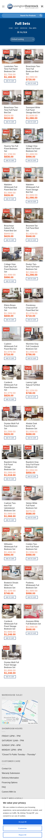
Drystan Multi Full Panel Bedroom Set (11, 426)
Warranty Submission (11, 773)
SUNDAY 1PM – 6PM (11, 745)
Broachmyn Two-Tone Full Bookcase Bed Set (33, 70)
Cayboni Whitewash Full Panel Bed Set (10, 346)
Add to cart (10, 81)
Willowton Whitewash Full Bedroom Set (10, 546)
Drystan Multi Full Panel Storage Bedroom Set (11, 664)
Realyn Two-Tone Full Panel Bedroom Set (32, 266)
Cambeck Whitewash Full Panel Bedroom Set (10, 386)
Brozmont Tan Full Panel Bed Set (32, 228)
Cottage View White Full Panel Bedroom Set (33, 148)
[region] (22, 819)
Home (11, 28)
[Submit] (41, 15)
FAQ (4, 787)
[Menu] (3, 6)
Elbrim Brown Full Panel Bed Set (10, 307)
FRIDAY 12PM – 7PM (11, 736)
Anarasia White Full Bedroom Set (33, 622)
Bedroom (23, 28)
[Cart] (42, 6)
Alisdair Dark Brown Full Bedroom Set (31, 426)
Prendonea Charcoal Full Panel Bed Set (32, 307)
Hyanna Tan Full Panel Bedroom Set (11, 148)
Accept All (22, 822)
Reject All (22, 835)
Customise (22, 828)
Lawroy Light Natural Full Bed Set (33, 384)
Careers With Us (9, 792)
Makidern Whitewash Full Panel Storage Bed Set (32, 188)
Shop (16, 28)
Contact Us (6, 769)
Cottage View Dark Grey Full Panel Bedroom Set (10, 268)
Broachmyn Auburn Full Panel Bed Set (10, 228)
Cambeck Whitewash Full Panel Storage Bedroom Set (10, 625)
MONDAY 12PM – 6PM (12, 750)
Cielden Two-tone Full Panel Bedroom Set (32, 546)
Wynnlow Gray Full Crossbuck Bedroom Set (32, 346)
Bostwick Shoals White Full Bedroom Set (11, 585)
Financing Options (9, 782)
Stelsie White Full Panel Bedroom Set (31, 505)
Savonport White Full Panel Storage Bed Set (33, 110)
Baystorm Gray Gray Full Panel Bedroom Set (32, 464)
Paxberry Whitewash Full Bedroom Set (32, 585)
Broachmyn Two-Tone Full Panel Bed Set (11, 110)
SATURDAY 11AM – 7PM (13, 741)
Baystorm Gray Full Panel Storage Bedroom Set (10, 466)
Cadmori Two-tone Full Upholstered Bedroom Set (10, 507)
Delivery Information (10, 778)
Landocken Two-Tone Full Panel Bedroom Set (11, 68)
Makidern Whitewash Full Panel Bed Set (10, 187)
